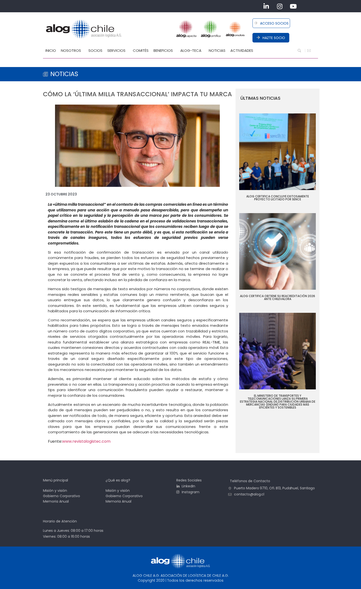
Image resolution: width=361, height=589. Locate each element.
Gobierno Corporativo (61, 495)
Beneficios (163, 50)
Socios (95, 50)
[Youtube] (293, 6)
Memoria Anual (56, 501)
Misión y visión (55, 490)
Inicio (50, 50)
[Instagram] (280, 6)
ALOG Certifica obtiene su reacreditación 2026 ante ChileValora (277, 297)
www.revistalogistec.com (86, 441)
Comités (141, 50)
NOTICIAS (217, 50)
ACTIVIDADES (241, 50)
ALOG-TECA (190, 50)
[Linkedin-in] (266, 6)
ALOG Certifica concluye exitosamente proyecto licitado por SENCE (277, 197)
